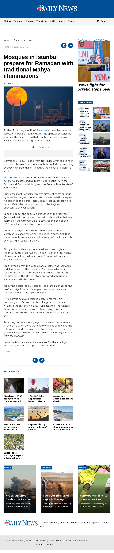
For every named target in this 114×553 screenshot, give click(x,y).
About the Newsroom (77, 541)
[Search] (98, 21)
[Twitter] (70, 45)
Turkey (7, 352)
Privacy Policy (41, 541)
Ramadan (42, 130)
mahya (12, 181)
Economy (18, 21)
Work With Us (57, 541)
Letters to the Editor (45, 545)
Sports (61, 21)
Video (104, 523)
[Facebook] (63, 45)
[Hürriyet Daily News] (57, 9)
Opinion (30, 21)
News (7, 40)
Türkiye (8, 21)
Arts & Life (50, 21)
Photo (71, 21)
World (39, 21)
